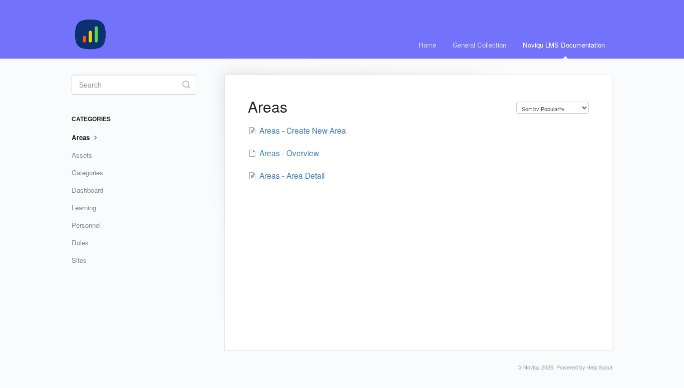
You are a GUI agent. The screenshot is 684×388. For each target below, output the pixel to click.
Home (427, 45)
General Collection (479, 45)
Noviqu (531, 367)
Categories (87, 172)
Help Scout (599, 367)
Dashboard (87, 190)
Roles (80, 242)
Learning (84, 207)
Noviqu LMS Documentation (564, 45)
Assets (82, 155)
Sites (79, 260)
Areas (82, 137)
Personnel (86, 225)
